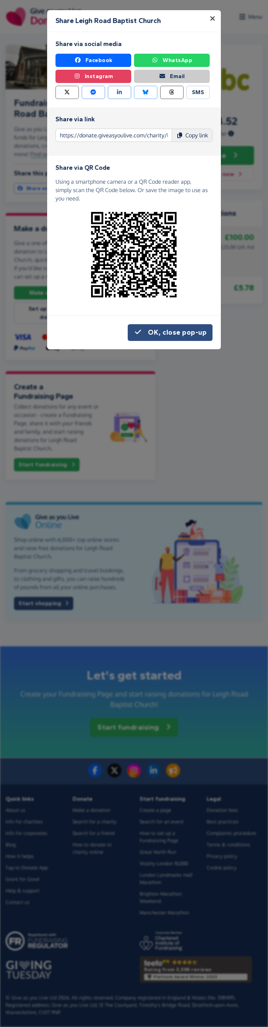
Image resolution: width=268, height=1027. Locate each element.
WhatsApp (177, 60)
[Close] (212, 18)
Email (177, 76)
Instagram (99, 76)
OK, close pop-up (177, 332)
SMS (198, 92)
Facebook (99, 60)
